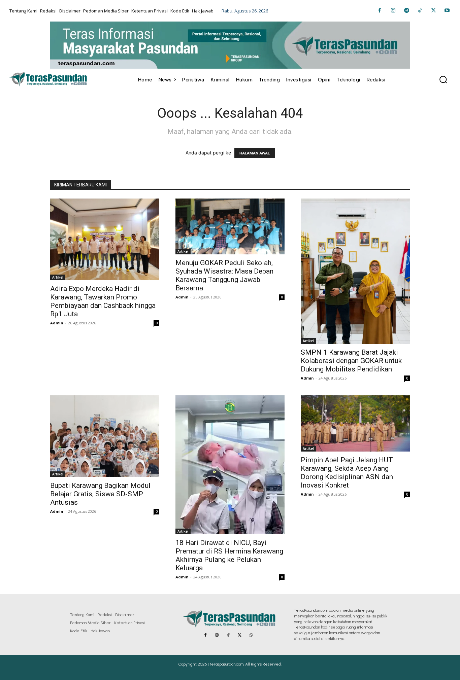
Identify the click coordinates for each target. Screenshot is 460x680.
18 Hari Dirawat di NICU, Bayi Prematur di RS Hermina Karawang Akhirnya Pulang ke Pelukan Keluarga (229, 555)
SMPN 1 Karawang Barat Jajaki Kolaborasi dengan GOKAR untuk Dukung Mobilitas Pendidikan (351, 360)
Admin (56, 322)
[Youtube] (447, 11)
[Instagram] (393, 11)
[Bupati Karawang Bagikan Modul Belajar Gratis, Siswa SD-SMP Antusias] (104, 436)
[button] (443, 79)
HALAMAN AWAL (254, 153)
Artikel (57, 277)
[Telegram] (406, 11)
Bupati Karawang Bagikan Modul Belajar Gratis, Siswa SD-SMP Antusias (100, 493)
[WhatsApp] (251, 635)
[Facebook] (379, 11)
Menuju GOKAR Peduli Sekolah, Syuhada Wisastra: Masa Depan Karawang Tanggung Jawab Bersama (224, 275)
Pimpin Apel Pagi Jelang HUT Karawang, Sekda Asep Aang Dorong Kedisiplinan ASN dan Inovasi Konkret (347, 472)
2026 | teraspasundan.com (220, 664)
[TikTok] (420, 11)
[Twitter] (433, 11)
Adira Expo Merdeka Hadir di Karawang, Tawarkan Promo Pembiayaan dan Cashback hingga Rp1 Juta (103, 301)
